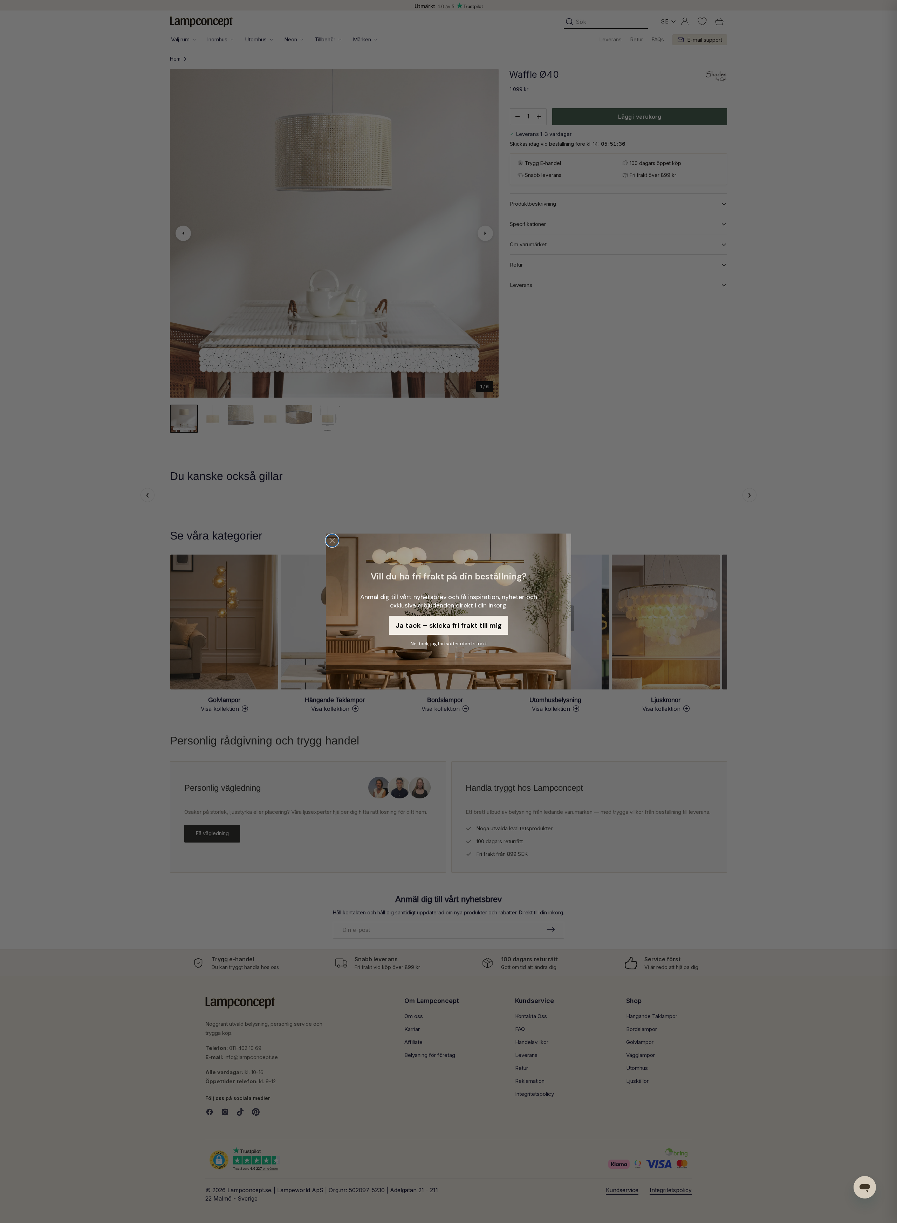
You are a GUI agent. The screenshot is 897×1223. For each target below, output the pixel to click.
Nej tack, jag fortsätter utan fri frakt (449, 644)
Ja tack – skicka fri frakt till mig (449, 625)
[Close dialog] (332, 540)
